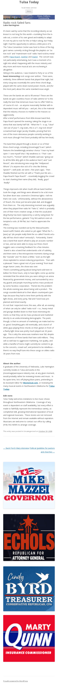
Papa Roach (14, 57)
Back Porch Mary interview (16, 448)
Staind (34, 57)
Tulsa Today (29, 2)
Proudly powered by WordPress (15, 681)
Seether (24, 57)
